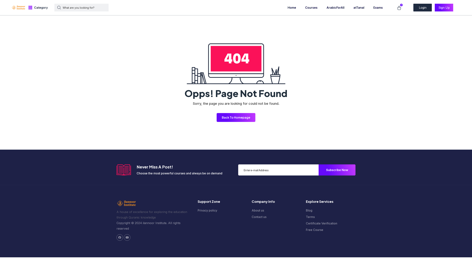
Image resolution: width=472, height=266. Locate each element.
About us (258, 210)
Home (292, 7)
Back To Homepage (236, 117)
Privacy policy (207, 210)
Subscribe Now (337, 170)
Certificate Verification (321, 223)
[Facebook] (120, 237)
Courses (311, 7)
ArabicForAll (335, 7)
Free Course (314, 230)
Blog (309, 210)
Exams (378, 7)
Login (422, 7)
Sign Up (444, 7)
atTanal (358, 7)
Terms (310, 217)
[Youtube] (127, 237)
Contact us (259, 217)
